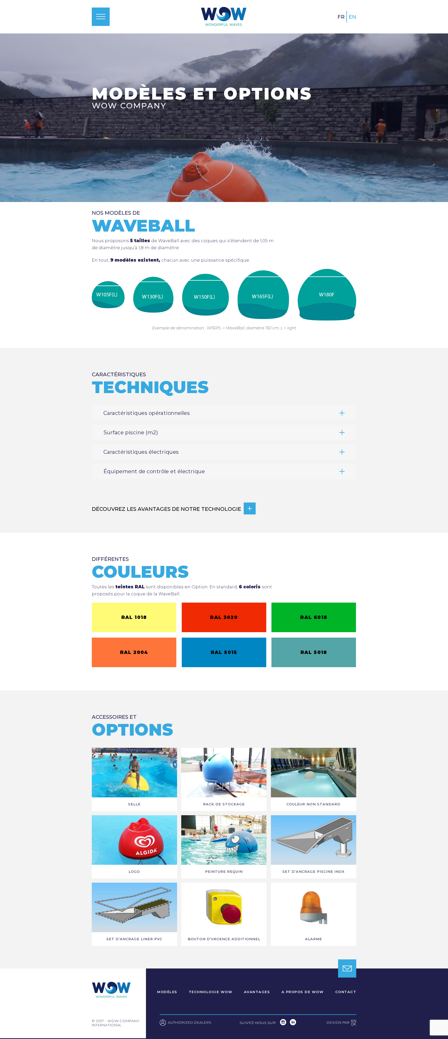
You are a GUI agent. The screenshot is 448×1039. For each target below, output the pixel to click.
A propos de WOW (303, 992)
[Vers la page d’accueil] (224, 16)
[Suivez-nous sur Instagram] (283, 1023)
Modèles (167, 992)
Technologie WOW (211, 992)
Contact (345, 992)
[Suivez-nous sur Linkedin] (293, 1023)
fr (341, 16)
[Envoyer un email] (347, 968)
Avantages (257, 992)
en (352, 16)
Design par (341, 1023)
